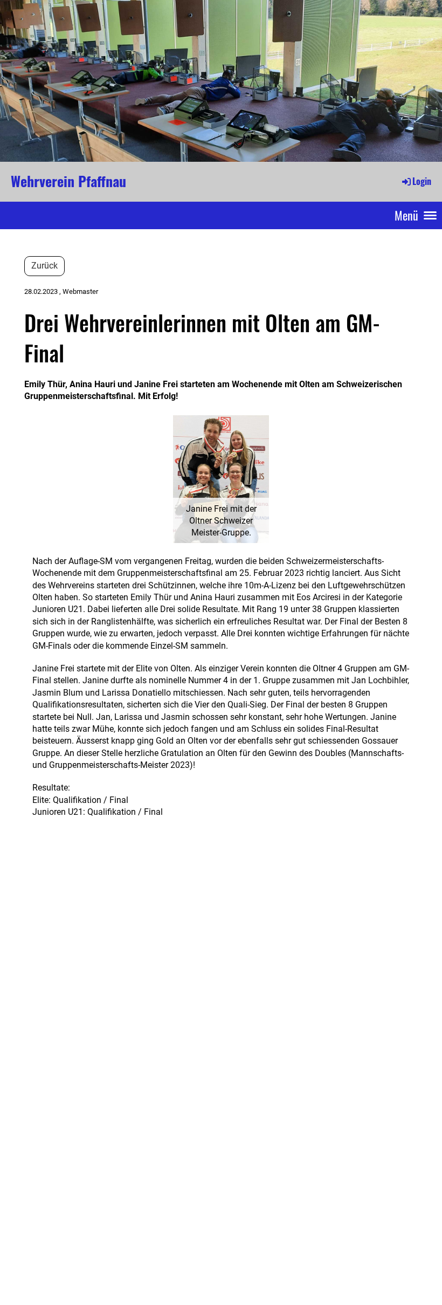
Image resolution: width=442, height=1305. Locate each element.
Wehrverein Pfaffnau (68, 181)
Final (118, 800)
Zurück (44, 265)
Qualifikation (78, 800)
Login (421, 181)
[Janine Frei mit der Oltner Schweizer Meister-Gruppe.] (221, 478)
